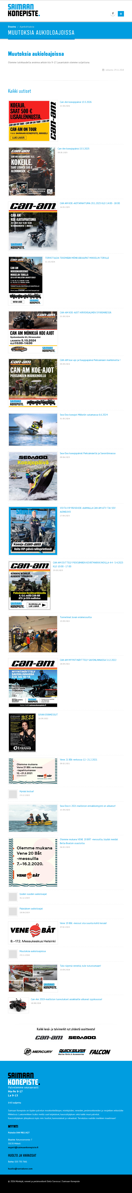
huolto (11, 1168)
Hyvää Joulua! (27, 791)
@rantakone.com (24, 1168)
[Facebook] (112, 13)
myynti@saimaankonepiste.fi (23, 1147)
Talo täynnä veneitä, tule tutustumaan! (80, 965)
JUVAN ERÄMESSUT (48, 714)
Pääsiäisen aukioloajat (31, 908)
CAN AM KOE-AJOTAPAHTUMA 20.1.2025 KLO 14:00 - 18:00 (90, 203)
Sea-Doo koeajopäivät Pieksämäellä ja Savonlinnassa (87, 453)
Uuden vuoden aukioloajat (33, 894)
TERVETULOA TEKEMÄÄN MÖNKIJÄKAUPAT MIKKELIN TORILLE (77, 257)
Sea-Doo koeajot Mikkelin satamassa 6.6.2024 (84, 414)
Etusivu (12, 26)
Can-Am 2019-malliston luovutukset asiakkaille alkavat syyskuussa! (66, 999)
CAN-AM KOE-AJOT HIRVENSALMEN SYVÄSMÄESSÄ (85, 312)
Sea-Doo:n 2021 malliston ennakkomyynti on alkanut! (88, 805)
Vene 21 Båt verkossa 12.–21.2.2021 (78, 759)
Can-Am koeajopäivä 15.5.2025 (73, 148)
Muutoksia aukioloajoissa (33, 951)
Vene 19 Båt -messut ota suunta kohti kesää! (83, 923)
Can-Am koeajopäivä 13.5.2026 (76, 101)
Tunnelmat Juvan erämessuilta (76, 617)
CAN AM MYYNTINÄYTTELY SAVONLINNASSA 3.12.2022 (88, 659)
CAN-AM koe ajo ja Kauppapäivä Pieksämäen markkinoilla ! (90, 360)
